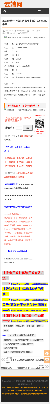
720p (6, 331)
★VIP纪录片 (21, 31)
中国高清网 (8, 326)
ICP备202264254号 (25, 384)
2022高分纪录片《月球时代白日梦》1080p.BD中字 (22, 368)
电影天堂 (20, 326)
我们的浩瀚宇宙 (10, 348)
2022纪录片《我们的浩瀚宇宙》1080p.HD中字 (23, 340)
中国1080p (9, 31)
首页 (4, 11)
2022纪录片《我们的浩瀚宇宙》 (22, 335)
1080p (40, 326)
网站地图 (37, 381)
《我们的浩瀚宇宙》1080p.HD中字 (18, 344)
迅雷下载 (30, 326)
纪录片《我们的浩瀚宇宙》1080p (18, 352)
